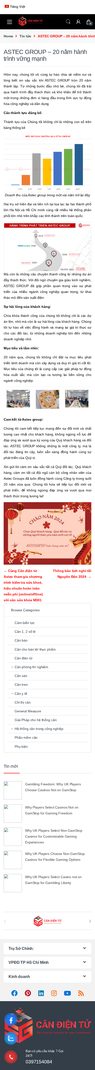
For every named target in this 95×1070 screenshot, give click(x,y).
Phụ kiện (21, 746)
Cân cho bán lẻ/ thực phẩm (35, 649)
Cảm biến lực (25, 623)
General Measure (28, 711)
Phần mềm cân (26, 737)
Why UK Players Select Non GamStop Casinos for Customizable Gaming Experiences (53, 836)
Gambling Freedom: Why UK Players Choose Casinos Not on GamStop (53, 787)
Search (68, 21)
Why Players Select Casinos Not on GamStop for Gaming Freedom (51, 810)
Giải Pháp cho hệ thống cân (36, 720)
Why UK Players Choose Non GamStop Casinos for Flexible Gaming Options (55, 857)
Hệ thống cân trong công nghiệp (39, 729)
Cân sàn (21, 676)
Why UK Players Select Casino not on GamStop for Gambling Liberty (53, 880)
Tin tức (25, 36)
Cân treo (21, 684)
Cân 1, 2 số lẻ (25, 632)
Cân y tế (21, 694)
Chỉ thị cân (22, 702)
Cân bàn (21, 640)
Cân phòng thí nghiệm (31, 667)
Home (8, 36)
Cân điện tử (23, 658)
